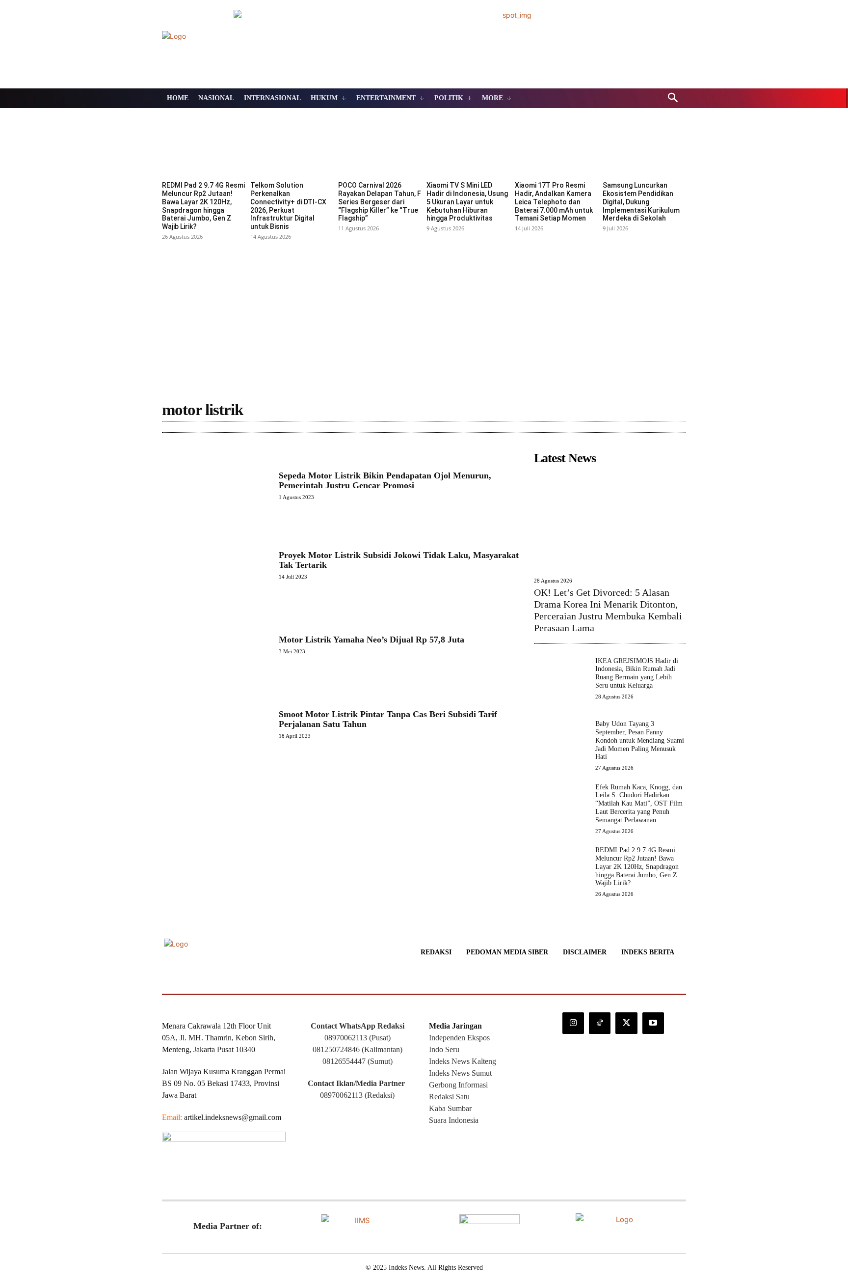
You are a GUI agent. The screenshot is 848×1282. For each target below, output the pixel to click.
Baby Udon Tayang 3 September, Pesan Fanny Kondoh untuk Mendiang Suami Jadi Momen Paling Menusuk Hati (639, 740)
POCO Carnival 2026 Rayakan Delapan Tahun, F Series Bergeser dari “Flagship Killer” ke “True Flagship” (379, 201)
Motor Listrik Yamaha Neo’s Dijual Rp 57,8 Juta (371, 639)
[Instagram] (573, 1023)
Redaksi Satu (449, 1096)
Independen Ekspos (459, 1037)
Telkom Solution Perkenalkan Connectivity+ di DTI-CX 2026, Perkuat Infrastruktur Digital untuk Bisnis (288, 205)
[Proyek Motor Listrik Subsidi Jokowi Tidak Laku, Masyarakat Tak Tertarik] (215, 565)
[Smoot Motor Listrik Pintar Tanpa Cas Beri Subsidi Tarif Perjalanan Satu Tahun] (215, 724)
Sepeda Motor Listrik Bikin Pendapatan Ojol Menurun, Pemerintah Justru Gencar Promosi (385, 480)
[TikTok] (599, 1023)
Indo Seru (444, 1049)
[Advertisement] (424, 317)
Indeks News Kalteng (462, 1061)
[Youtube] (653, 1023)
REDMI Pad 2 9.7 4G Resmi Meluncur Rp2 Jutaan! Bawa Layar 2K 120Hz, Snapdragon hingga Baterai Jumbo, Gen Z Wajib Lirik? (203, 205)
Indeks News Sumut (460, 1073)
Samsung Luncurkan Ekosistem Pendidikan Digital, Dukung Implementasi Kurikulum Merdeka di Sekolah (641, 201)
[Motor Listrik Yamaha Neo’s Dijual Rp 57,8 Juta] (215, 644)
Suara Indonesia (453, 1120)
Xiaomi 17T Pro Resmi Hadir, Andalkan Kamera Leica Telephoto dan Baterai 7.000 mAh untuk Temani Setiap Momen (554, 201)
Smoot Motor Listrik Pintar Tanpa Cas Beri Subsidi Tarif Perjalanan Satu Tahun (388, 719)
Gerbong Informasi (458, 1085)
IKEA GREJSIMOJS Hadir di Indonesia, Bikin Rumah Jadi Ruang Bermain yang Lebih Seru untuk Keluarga (636, 673)
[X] (626, 1023)
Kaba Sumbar (450, 1108)
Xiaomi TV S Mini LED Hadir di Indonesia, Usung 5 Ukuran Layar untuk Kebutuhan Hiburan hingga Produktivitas (467, 201)
